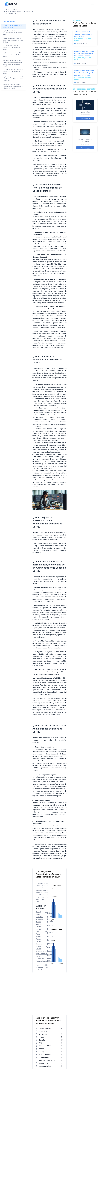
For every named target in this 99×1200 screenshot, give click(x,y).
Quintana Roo (44, 1057)
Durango (42, 1052)
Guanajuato (43, 1063)
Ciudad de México (46, 1028)
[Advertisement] (49, 993)
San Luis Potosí (45, 1046)
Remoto (42, 1040)
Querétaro (43, 1031)
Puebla (41, 1049)
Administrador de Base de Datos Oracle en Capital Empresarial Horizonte (84, 53)
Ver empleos (85, 118)
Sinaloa (41, 1043)
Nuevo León (43, 1034)
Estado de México (46, 1054)
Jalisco (41, 1037)
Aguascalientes (45, 1066)
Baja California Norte (47, 1060)
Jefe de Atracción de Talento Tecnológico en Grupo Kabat (83, 34)
